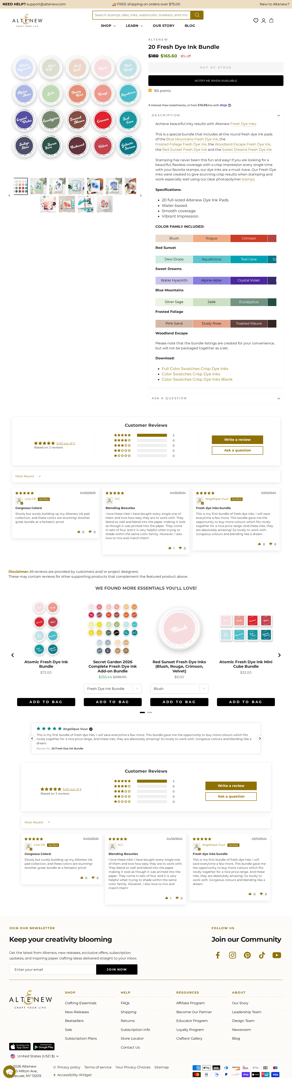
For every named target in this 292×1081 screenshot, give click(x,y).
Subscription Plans (81, 1038)
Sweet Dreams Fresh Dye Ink (247, 150)
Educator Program (192, 1021)
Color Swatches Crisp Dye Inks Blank (197, 379)
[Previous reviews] (32, 738)
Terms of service (98, 1067)
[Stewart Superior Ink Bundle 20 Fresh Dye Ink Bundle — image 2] (38, 186)
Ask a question (169, 398)
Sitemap (161, 1067)
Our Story (240, 1003)
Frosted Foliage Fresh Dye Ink (180, 144)
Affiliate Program (190, 1003)
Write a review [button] (237, 440)
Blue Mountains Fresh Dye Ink (192, 139)
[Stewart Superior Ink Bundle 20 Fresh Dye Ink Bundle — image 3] (57, 186)
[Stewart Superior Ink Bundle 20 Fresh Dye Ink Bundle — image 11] (105, 204)
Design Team (243, 1021)
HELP (126, 993)
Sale (68, 1030)
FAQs (125, 1003)
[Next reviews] (260, 738)
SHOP (106, 26)
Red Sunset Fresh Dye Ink (184, 150)
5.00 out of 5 (65, 443)
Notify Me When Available (216, 80)
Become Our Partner (194, 1012)
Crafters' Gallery (189, 1038)
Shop (70, 993)
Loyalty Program (190, 1030)
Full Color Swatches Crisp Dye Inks (195, 368)
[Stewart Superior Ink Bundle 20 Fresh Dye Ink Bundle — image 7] (133, 186)
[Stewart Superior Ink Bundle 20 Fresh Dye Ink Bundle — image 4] (76, 186)
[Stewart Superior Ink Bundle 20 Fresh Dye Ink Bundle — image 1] (20, 186)
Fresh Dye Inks (243, 124)
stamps (248, 179)
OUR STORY (163, 26)
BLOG (190, 26)
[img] (24, 493)
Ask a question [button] (237, 450)
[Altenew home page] (27, 20)
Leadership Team (246, 1012)
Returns (128, 1021)
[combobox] (141, 15)
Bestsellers (74, 1021)
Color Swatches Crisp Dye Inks (191, 374)
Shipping (128, 1012)
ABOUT (239, 993)
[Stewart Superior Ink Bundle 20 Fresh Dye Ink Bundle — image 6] (114, 186)
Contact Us (130, 1047)
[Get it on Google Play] (44, 1046)
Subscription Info (135, 1030)
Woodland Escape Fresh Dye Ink (242, 144)
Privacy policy (68, 1067)
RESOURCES (187, 993)
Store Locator (132, 1038)
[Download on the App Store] (20, 1046)
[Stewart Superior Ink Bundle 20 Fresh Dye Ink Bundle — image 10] (86, 204)
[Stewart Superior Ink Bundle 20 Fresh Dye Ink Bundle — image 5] (95, 186)
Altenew (158, 39)
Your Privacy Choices (132, 1067)
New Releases (77, 1012)
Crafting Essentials (80, 1003)
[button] (122, 435)
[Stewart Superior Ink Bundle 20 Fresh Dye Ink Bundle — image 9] (67, 204)
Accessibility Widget (74, 1075)
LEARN (132, 26)
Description (166, 115)
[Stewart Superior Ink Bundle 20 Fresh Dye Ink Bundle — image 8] (48, 204)
